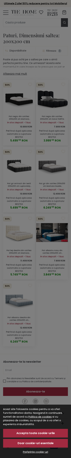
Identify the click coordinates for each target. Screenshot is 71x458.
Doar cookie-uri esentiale (36, 443)
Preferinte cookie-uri (35, 452)
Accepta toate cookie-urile (35, 433)
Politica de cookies (40, 416)
